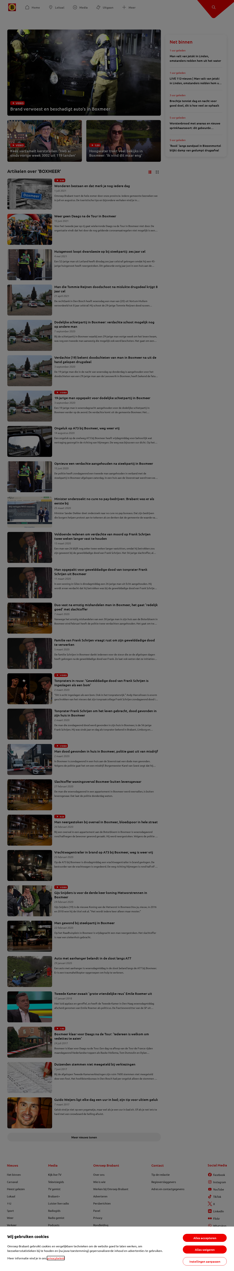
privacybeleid (55, 1258)
